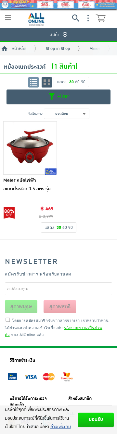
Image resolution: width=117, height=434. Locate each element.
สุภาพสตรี (60, 307)
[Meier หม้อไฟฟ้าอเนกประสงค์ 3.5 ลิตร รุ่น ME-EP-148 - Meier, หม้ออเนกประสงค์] (30, 148)
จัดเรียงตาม (35, 113)
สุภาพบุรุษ (21, 307)
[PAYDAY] (58, 4)
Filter (62, 96)
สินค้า (54, 34)
